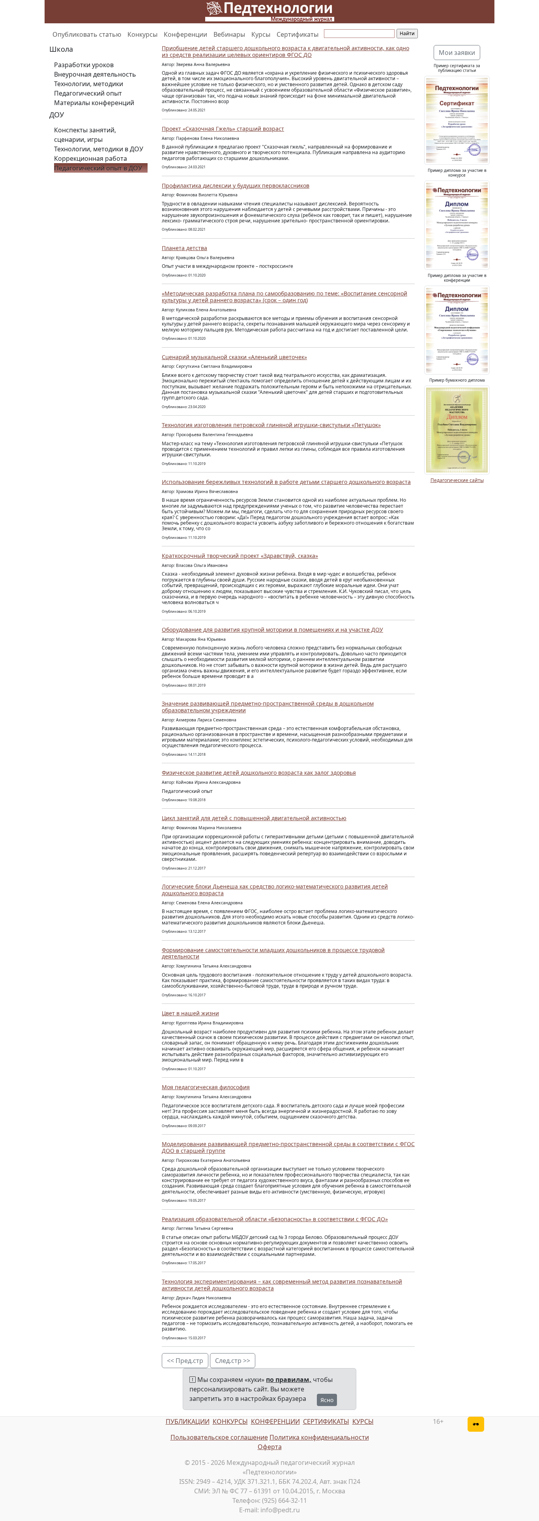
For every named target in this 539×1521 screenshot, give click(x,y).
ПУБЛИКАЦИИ (188, 1421)
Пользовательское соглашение (219, 1437)
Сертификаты (297, 34)
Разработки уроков (84, 64)
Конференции (185, 34)
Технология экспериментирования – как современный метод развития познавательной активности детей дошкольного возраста (282, 1285)
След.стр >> (232, 1360)
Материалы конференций (94, 102)
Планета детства (184, 248)
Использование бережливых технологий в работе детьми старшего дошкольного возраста (286, 482)
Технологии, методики (88, 83)
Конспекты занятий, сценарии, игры (85, 135)
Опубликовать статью (86, 34)
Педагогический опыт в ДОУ (98, 168)
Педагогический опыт (88, 93)
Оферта (270, 1446)
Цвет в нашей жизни (190, 1013)
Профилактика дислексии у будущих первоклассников (235, 185)
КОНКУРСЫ (230, 1421)
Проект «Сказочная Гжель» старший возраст (223, 128)
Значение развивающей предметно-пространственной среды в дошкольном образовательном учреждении (268, 707)
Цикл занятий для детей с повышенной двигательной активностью (254, 818)
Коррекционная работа (90, 158)
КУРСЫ (363, 1421)
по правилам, (288, 1379)
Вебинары (229, 34)
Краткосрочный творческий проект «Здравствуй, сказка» (240, 555)
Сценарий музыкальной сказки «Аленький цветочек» (234, 357)
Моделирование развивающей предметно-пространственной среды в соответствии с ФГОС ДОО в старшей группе (288, 1147)
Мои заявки (457, 52)
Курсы (260, 34)
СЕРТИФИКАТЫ (326, 1421)
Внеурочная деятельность (95, 74)
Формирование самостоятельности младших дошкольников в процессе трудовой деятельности (273, 953)
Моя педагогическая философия (206, 1087)
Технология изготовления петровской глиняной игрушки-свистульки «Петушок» (271, 425)
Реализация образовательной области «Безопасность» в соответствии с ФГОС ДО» (275, 1219)
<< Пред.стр (185, 1360)
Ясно (326, 1400)
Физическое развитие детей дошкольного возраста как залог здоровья (259, 772)
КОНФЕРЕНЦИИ (275, 1421)
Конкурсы (142, 34)
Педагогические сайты (457, 480)
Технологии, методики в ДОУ (98, 149)
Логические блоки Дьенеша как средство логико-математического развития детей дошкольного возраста (275, 890)
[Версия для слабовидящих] (476, 1424)
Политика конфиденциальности (319, 1437)
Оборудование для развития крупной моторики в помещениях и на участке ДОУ (272, 629)
